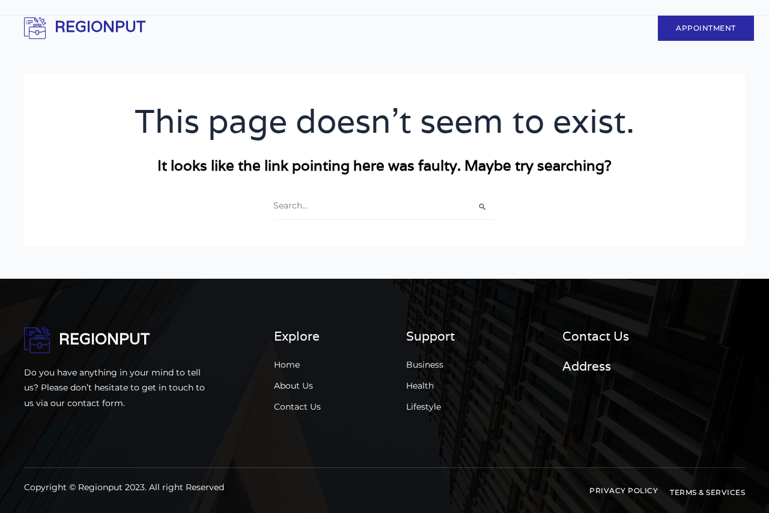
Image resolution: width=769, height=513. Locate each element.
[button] (623, 490)
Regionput (100, 26)
